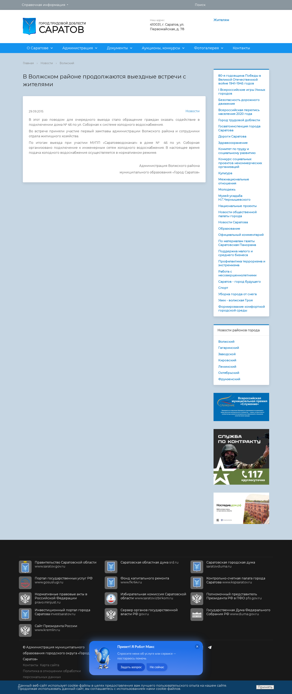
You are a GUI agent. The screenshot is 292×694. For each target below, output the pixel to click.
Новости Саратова (233, 222)
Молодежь (226, 189)
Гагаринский (228, 348)
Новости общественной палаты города (237, 214)
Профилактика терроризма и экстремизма (241, 263)
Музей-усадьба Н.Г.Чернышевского (234, 198)
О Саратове (37, 48)
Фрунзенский (229, 379)
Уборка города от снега (237, 294)
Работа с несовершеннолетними (237, 273)
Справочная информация (43, 5)
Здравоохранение (233, 143)
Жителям (221, 20)
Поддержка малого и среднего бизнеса (235, 253)
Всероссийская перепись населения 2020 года (238, 112)
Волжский (67, 63)
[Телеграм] (211, 647)
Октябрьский (228, 373)
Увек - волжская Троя (235, 300)
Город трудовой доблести (239, 120)
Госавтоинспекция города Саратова (239, 128)
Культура (225, 173)
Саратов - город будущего (239, 281)
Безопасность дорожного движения (239, 102)
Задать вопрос (131, 667)
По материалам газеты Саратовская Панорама (237, 243)
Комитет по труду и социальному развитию (237, 151)
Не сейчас (157, 667)
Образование (229, 228)
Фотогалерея (206, 48)
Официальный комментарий (241, 235)
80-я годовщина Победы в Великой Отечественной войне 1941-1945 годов (239, 79)
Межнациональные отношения (233, 181)
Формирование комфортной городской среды (241, 308)
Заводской (227, 354)
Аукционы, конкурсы (161, 48)
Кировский (227, 360)
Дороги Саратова (232, 136)
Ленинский (227, 366)
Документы (117, 48)
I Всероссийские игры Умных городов (241, 92)
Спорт (223, 288)
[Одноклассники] (203, 647)
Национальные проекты (237, 206)
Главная (28, 63)
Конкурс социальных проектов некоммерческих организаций (240, 163)
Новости (47, 63)
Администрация (77, 48)
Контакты (241, 48)
